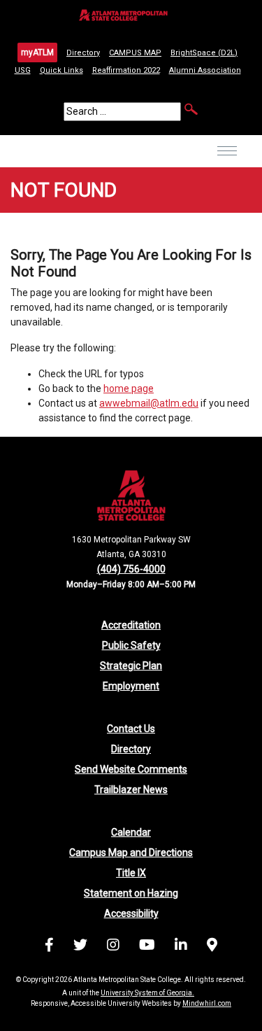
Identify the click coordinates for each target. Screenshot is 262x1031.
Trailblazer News (131, 789)
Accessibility (131, 913)
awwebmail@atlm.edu (148, 403)
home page (128, 388)
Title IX (131, 872)
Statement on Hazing (131, 893)
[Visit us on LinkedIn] (181, 947)
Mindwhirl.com (206, 1003)
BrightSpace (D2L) (204, 52)
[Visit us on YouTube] (147, 947)
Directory (83, 52)
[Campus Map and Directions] (212, 947)
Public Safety (131, 645)
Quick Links (61, 70)
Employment (131, 686)
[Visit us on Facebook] (49, 947)
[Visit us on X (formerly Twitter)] (80, 947)
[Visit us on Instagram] (113, 947)
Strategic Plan (131, 665)
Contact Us (131, 728)
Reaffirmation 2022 (126, 70)
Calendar (131, 832)
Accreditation (131, 625)
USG (23, 70)
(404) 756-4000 (131, 569)
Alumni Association (205, 70)
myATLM (37, 52)
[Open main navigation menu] (227, 160)
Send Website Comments (131, 769)
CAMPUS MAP (135, 52)
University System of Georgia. (147, 993)
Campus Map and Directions (131, 852)
